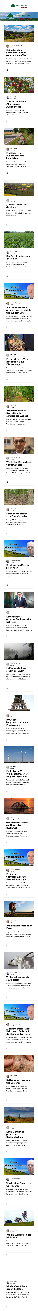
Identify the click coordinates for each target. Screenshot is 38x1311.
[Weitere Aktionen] (31, 46)
